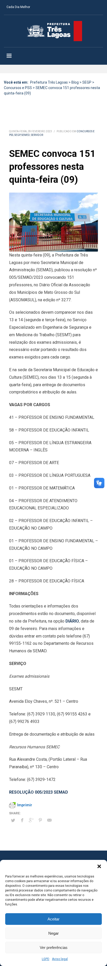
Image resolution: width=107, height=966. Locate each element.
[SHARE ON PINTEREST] (40, 820)
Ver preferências (54, 947)
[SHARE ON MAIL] (49, 820)
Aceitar (53, 919)
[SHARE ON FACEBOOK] (22, 820)
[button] (99, 866)
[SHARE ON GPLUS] (31, 820)
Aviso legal (60, 959)
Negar (53, 933)
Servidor (37, 135)
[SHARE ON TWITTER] (13, 820)
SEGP (17, 135)
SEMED (25, 135)
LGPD (45, 959)
